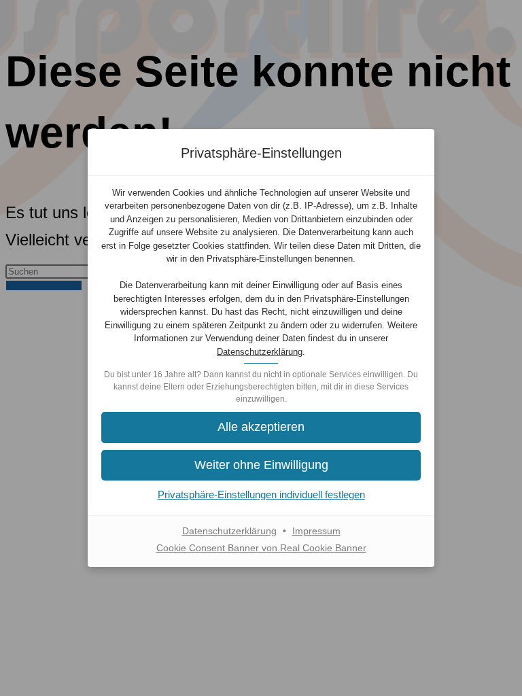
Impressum (316, 530)
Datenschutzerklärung (259, 352)
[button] (261, 427)
